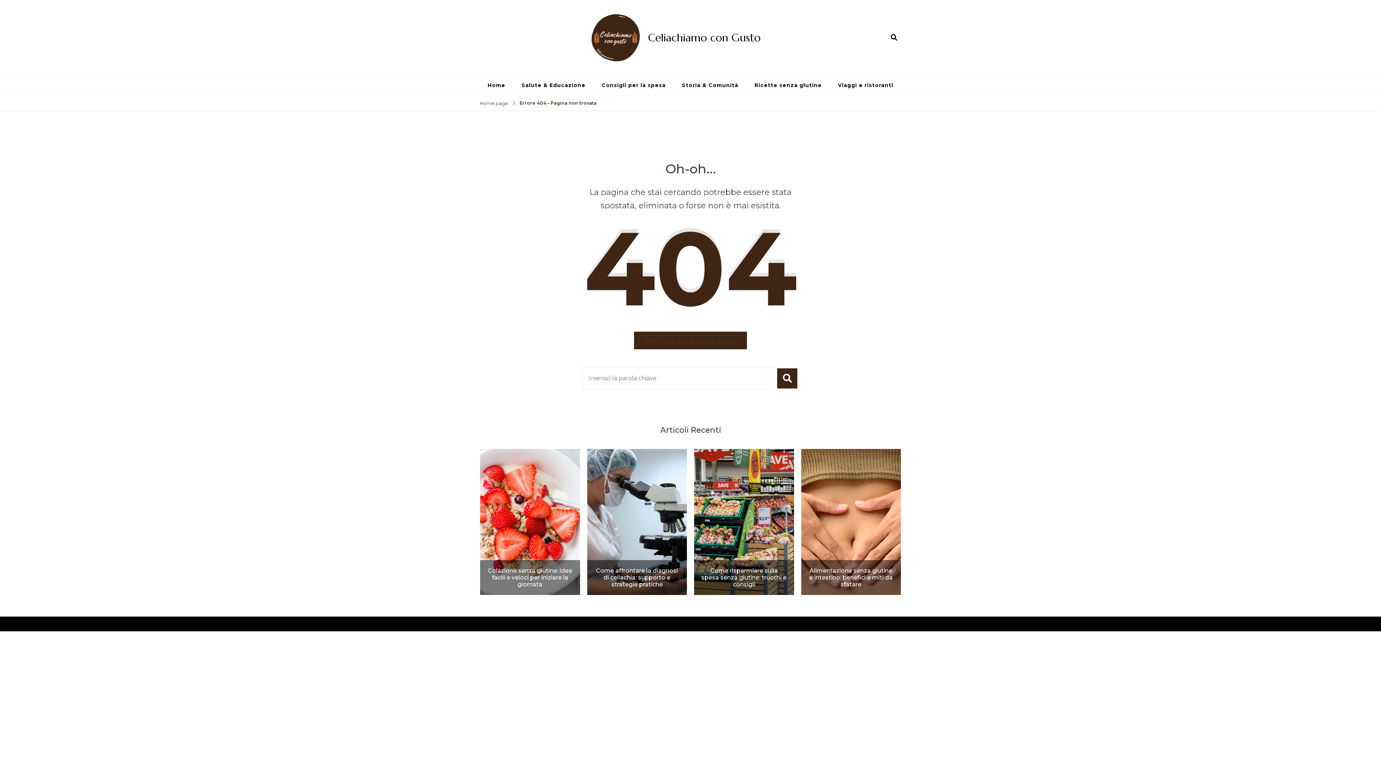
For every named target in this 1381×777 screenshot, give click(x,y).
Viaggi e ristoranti (865, 85)
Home (496, 85)
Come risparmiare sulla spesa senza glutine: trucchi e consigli (744, 577)
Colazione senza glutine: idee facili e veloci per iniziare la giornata (530, 577)
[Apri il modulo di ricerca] (894, 37)
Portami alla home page (690, 340)
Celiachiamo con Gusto (704, 37)
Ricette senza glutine (788, 85)
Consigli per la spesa (634, 85)
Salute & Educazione (553, 85)
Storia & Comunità (710, 85)
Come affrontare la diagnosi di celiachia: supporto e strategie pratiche (637, 577)
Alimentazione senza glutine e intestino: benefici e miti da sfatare (851, 577)
